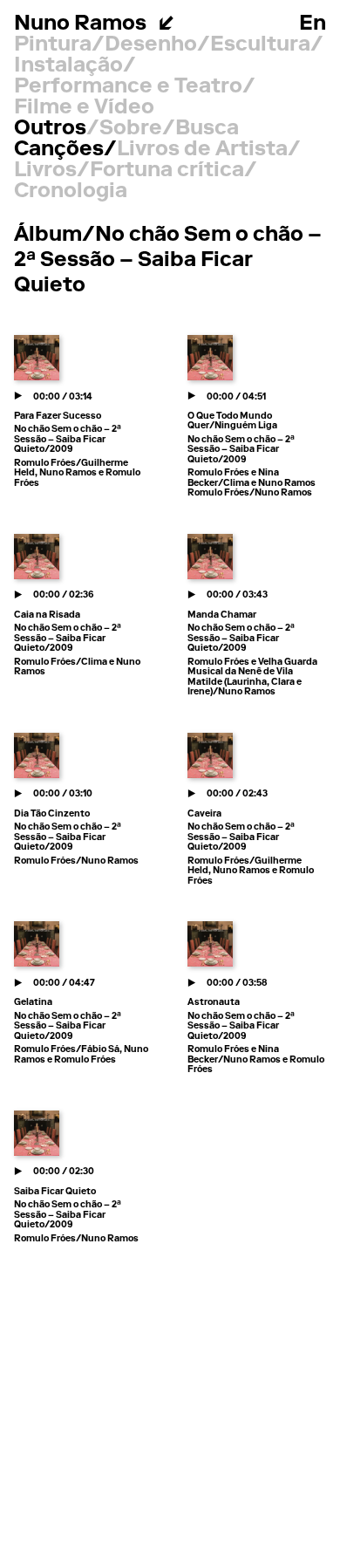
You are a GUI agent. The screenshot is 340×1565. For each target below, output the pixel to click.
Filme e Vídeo (84, 108)
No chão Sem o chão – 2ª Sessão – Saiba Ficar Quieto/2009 (67, 439)
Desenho (151, 45)
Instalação (68, 66)
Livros (45, 171)
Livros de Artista (202, 150)
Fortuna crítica (167, 171)
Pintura (53, 45)
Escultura (260, 45)
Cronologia (70, 191)
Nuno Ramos (80, 24)
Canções (59, 150)
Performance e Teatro (128, 87)
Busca (207, 129)
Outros (50, 129)
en (312, 24)
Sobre (130, 129)
